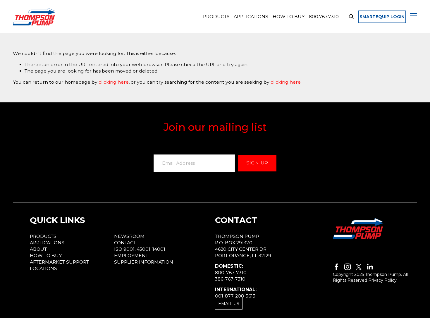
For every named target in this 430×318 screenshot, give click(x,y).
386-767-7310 (230, 279)
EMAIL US (228, 303)
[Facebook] (336, 266)
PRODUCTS (216, 16)
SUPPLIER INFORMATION (143, 262)
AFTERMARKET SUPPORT (59, 262)
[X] (358, 266)
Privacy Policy (382, 280)
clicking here (114, 82)
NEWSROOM (129, 236)
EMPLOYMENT (131, 255)
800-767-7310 (231, 272)
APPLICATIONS (251, 16)
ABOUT (38, 249)
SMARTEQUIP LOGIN (382, 16)
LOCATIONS (43, 268)
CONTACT (125, 242)
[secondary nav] (413, 15)
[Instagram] (347, 266)
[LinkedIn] (369, 266)
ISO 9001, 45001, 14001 (139, 249)
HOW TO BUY (289, 16)
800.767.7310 (324, 16)
